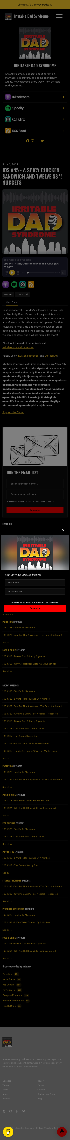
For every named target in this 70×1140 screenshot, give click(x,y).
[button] (63, 530)
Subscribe (35, 608)
